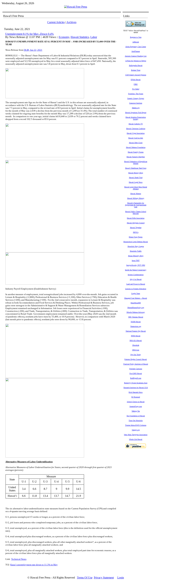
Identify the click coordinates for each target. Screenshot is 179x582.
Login (120, 577)
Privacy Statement (104, 577)
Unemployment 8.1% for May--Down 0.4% (29, 33)
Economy (64, 37)
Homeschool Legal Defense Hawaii (135, 242)
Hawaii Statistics (80, 37)
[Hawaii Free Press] (75, 6)
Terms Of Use (84, 577)
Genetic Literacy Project (135, 98)
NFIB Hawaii (135, 336)
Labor (93, 37)
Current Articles (56, 22)
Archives (71, 22)
